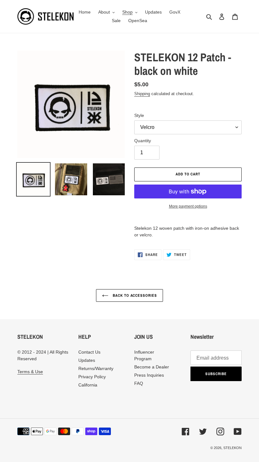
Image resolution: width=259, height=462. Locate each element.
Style (139, 115)
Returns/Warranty (95, 368)
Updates (86, 360)
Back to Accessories (134, 295)
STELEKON (232, 448)
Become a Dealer (151, 366)
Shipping (142, 93)
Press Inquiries (149, 375)
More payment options (188, 206)
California (87, 384)
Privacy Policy (92, 376)
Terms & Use (30, 371)
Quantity (142, 140)
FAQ (138, 383)
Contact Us (89, 352)
